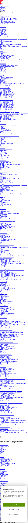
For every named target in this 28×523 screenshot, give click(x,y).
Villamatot (2, 60)
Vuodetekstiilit (3, 124)
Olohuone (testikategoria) (7, 274)
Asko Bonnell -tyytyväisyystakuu (7, 327)
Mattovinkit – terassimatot (5, 416)
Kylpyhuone (4, 246)
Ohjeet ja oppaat (3, 347)
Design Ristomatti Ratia (7, 257)
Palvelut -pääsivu (3, 299)
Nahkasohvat (3, 30)
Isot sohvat (2, 25)
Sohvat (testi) (19, 275)
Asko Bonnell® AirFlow (7, 94)
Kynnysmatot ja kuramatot (5, 162)
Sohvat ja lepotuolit (16, 339)
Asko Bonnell (3, 82)
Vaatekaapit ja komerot (5, 189)
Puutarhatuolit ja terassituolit (6, 222)
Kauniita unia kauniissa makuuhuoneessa (9, 400)
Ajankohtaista (5, 307)
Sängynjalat (2, 70)
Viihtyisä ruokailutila (4, 409)
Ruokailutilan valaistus (5, 410)
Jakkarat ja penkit (3, 172)
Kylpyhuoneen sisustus (5, 211)
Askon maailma (3, 471)
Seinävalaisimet (3, 216)
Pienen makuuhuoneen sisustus (6, 402)
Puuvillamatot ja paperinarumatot (7, 145)
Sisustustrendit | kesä (4, 376)
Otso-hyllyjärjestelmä (22, 185)
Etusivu (4, 445)
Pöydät (1, 54)
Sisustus (1, 192)
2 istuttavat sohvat (4, 23)
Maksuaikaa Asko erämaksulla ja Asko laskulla (10, 321)
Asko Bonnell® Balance (5, 90)
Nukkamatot (21, 59)
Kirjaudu (4, 6)
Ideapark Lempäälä (4, 295)
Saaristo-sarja (3, 209)
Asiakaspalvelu (3, 300)
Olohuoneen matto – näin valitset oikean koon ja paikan (12, 413)
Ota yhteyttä (4, 308)
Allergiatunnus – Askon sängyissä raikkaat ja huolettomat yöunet (12, 398)
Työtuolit (2, 241)
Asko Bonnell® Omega (7, 104)
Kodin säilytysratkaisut (14, 388)
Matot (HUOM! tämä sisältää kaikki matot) (11, 278)
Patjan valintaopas (4, 349)
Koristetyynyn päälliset (18, 194)
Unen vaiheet (3, 367)
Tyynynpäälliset (5, 130)
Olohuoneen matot (4, 58)
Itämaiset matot (3, 150)
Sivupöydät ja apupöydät (5, 56)
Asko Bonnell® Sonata (7, 103)
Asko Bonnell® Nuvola (7, 105)
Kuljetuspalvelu (19, 332)
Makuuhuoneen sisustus (5, 396)
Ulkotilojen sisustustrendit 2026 (7, 381)
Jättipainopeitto (5, 430)
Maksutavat (2, 312)
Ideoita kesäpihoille (4, 385)
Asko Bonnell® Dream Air (7, 93)
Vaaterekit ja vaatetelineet (5, 180)
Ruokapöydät (5, 57)
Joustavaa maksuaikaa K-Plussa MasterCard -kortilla (13, 320)
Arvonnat (2, 477)
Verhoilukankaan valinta (9, 359)
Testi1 (12, 276)
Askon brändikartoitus (9, 343)
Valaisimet (2, 212)
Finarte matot (3, 160)
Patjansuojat (2, 128)
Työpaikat (4, 306)
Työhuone (2, 238)
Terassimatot (2, 235)
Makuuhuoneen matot (4, 134)
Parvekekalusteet (3, 228)
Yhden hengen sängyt (4, 73)
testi (12, 288)
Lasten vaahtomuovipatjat (17, 263)
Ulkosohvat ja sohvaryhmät (9, 221)
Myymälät (2, 293)
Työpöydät (14, 239)
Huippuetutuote (5, 328)
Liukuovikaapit (13, 190)
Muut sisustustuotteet (4, 206)
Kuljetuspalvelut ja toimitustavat (7, 313)
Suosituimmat (5, 236)
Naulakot (17, 178)
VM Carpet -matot (4, 158)
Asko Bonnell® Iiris (6, 106)
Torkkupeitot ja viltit (4, 196)
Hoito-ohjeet (5, 338)
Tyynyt (1, 121)
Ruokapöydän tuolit (4, 166)
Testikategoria (5, 287)
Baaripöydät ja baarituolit (5, 167)
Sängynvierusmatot (6, 137)
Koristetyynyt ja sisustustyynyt (16, 193)
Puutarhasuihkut (3, 233)
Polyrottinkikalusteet (4, 234)
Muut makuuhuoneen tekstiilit (6, 133)
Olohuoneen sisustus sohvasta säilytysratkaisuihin (10, 392)
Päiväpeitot (2, 132)
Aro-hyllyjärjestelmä (4, 188)
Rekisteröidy (2, 7)
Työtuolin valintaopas (4, 352)
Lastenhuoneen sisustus (5, 417)
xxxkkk (3, 282)
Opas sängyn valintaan (6, 120)
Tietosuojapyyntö (5, 305)
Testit (3, 286)
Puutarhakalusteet (5, 218)
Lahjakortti (2, 476)
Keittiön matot (3, 168)
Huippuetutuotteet (4, 290)
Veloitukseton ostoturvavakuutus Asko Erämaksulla (13, 322)
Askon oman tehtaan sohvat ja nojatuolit (10, 44)
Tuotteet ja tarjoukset (4, 16)
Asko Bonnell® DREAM (7, 115)
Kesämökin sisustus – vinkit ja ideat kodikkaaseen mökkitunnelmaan (12, 379)
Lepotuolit (24, 39)
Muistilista (2, 9)
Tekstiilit (4, 340)
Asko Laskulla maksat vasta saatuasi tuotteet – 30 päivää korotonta (12, 427)
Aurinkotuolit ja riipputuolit (6, 227)
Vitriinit (1, 51)
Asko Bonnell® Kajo (6, 109)
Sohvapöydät (12, 55)
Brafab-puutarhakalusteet (5, 237)
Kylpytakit (2, 252)
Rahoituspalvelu (3, 318)
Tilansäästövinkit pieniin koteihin (7, 395)
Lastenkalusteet (5, 262)
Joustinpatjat (2, 79)
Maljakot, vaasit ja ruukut (5, 204)
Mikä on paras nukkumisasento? (7, 369)
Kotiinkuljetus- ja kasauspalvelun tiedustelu (11, 334)
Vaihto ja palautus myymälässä (8, 335)
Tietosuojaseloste (3, 468)
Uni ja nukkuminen (4, 364)
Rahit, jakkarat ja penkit (5, 45)
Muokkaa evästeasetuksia (14, 514)
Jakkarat (25, 46)
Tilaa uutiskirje (3, 475)
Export (3, 34)
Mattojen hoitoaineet (6, 272)
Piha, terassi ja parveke (5, 378)
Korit (1, 201)
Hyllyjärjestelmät (3, 184)
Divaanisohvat (3, 27)
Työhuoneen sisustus (4, 419)
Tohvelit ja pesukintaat (5, 253)
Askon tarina (3, 472)
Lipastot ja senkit (13, 49)
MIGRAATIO (5, 289)
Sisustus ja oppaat (4, 344)
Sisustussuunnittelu (6, 330)
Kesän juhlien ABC (13, 407)
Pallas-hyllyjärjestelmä (5, 187)
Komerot (2, 53)
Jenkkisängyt (12, 66)
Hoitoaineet (2, 32)
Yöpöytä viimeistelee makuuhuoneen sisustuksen (10, 399)
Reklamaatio (4, 302)
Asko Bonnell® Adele (6, 100)
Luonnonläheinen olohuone (6, 394)
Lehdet (5, 337)
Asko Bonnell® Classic (7, 96)
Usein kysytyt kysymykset (7, 309)
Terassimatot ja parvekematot (6, 149)
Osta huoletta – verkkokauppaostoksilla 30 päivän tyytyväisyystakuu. (10, 425)
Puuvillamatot (3, 63)
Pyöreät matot (3, 152)
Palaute (10, 301)
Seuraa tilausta (3, 8)
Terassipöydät (3, 223)
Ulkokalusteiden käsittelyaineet (6, 230)
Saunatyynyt (2, 251)
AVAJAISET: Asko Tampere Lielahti (8, 18)
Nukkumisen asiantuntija (5, 354)
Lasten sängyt (5, 281)
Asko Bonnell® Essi (6, 101)
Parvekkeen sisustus (4, 382)
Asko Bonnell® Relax (5, 88)
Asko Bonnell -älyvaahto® (6, 355)
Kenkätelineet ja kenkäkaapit (6, 181)
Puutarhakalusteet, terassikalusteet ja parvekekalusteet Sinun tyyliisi (13, 384)
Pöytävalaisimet (3, 215)
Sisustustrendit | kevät (4, 375)
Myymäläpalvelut (8, 331)
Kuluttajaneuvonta (6, 303)
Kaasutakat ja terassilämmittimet (7, 231)
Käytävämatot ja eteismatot (6, 144)
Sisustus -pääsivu (3, 345)
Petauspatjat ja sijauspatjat (5, 78)
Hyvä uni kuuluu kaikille (5, 404)
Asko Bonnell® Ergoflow (5, 87)
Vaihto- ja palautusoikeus (5, 323)
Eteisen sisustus (3, 421)
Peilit (1, 198)
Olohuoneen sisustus (4, 387)
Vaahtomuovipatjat (4, 81)
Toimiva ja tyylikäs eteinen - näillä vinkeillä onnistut (12, 423)
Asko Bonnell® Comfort (5, 84)
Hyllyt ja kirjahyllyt (4, 52)
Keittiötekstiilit (3, 208)
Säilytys (1, 48)
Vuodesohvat (12, 22)
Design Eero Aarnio (6, 259)
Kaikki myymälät (3, 294)
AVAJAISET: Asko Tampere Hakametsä (8, 19)
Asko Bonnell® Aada (6, 99)
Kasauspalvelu (3, 333)
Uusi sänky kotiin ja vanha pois (9, 316)
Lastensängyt (3, 72)
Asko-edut (2, 473)
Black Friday (3, 478)
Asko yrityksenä (3, 470)
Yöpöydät (2, 131)
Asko (1, 466)
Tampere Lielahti (3, 297)
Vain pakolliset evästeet (14, 509)
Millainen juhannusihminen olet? (7, 386)
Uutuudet (4, 310)
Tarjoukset (2, 17)
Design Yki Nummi (6, 258)
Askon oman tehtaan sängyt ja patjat (9, 112)
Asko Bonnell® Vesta (6, 102)
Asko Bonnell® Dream (7, 92)
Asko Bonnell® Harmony (5, 91)
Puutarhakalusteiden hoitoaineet (8, 273)
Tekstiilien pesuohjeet (4, 360)
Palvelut (1, 298)
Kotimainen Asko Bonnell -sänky (7, 346)
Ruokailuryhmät (16, 164)
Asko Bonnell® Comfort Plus (6, 85)
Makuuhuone (3, 64)
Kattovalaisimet (3, 214)
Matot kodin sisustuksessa (5, 411)
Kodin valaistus (3, 390)
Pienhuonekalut (5, 260)
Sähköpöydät (7, 240)
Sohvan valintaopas (4, 350)
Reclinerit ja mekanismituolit (6, 41)
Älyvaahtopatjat (3, 80)
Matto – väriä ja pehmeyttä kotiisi (7, 415)
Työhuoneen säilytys (4, 242)
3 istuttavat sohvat (4, 24)
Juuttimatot (2, 61)
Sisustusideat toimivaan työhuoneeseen (17, 420)
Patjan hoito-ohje (3, 351)
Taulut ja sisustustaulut (5, 200)
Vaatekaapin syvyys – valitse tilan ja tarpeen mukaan (11, 403)
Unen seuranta (11, 366)
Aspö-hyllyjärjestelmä (6, 186)
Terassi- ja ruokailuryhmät (5, 224)
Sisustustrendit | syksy (11, 373)
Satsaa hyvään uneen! (4, 405)
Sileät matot (2, 154)
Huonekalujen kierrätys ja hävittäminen (8, 361)
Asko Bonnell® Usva (6, 108)
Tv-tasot (2, 43)
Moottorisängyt (3, 67)
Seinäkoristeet (3, 205)
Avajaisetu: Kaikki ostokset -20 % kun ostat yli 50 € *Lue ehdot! (14, 428)
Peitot (1, 122)
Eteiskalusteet (3, 177)
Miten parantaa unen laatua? (6, 368)
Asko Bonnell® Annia (6, 97)
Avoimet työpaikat (4, 474)
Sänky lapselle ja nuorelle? (5, 371)
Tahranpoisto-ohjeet (4, 356)
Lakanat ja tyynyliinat (4, 129)
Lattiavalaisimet (15, 213)
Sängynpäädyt (3, 69)
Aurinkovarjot (3, 229)
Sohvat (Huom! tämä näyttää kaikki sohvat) (11, 279)
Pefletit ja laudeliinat (4, 250)
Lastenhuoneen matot (4, 161)
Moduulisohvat (3, 29)
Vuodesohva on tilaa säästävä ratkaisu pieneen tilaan (11, 391)
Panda (3, 35)
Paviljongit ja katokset (4, 225)
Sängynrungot (3, 71)
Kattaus (1, 169)
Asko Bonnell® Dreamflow (6, 89)
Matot (1, 142)
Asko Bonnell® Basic (19, 83)
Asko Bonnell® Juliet (6, 95)
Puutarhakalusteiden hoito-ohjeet (7, 362)
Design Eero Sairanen (18, 255)
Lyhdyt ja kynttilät (4, 202)
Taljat (1, 140)
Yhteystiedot (2, 469)
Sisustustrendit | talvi (4, 374)
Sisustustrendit (3, 372)
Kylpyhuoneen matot (4, 155)
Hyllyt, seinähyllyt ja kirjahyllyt (7, 182)
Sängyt (15, 65)
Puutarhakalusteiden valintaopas (7, 363)
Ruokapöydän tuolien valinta (6, 408)
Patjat (1, 76)
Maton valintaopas (11, 348)
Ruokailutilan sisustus (4, 406)
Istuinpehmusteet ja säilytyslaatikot (7, 226)
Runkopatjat (2, 68)
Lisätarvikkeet (3, 31)
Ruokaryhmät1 (5, 285)
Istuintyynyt (2, 170)
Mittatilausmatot (3, 153)
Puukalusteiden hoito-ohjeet (6, 358)
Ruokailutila (2, 163)
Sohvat (12, 21)
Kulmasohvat (3, 28)
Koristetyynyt (3, 33)
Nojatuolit (2, 40)
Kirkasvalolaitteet (3, 217)
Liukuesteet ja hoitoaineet (5, 157)
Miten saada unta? (4, 370)
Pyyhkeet (2, 249)
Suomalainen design (6, 254)
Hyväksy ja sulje (14, 504)
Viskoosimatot (3, 156)
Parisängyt (2, 75)
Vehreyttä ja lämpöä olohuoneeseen (7, 393)
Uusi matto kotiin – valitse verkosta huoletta (13, 325)
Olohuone (2, 20)
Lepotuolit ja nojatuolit (5, 37)
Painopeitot (2, 126)
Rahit (1, 47)
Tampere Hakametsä (4, 296)
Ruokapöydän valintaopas (5, 357)
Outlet (1, 291)
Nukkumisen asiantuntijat (5, 326)
